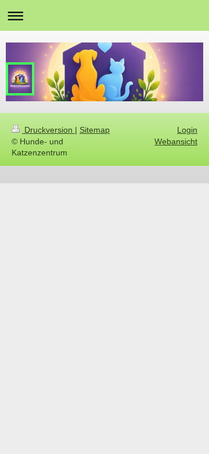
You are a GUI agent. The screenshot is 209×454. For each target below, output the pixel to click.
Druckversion (48, 129)
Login (187, 129)
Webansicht (175, 141)
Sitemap (95, 129)
